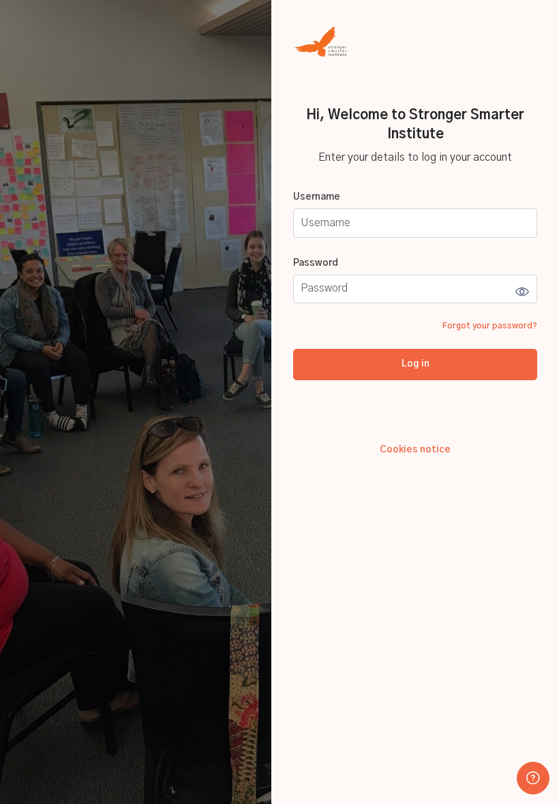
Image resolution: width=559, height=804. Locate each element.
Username (316, 197)
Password (315, 263)
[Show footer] (533, 778)
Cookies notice (415, 449)
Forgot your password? (489, 326)
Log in (415, 364)
